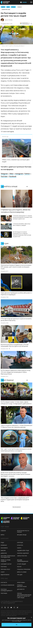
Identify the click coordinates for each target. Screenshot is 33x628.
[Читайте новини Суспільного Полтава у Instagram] (8, 607)
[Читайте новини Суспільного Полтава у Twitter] (5, 607)
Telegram (4, 174)
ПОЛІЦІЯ (13, 7)
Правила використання (21, 585)
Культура (20, 545)
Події (2, 542)
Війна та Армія (21, 572)
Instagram (19, 174)
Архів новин (21, 582)
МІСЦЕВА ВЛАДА (21, 534)
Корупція (20, 542)
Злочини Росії (5, 569)
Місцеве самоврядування (22, 560)
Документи (20, 589)
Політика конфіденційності (6, 589)
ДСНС (8, 7)
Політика (4, 566)
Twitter (27, 174)
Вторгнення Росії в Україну (23, 531)
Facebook (12, 176)
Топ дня (19, 574)
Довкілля (4, 553)
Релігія (19, 566)
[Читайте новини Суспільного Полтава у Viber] (14, 607)
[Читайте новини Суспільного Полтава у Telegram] (17, 607)
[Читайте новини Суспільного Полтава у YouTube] (11, 607)
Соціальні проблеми (23, 569)
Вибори (3, 550)
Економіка (4, 548)
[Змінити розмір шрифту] (31, 24)
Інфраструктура (22, 556)
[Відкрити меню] (31, 2)
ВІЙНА (2, 534)
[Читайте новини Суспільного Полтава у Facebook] (2, 607)
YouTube (4, 176)
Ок (16, 624)
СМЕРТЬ (3, 7)
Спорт (3, 572)
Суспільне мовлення (7, 585)
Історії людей (21, 564)
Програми (4, 593)
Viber (11, 174)
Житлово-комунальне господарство (8, 556)
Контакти (4, 582)
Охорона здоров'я (23, 553)
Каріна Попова (8, 20)
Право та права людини (6, 560)
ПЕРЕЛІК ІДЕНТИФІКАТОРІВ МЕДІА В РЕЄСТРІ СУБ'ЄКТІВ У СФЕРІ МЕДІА (24, 595)
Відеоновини (5, 574)
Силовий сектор (6, 564)
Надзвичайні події (6, 9)
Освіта (19, 548)
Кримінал (19, 7)
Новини (3, 530)
